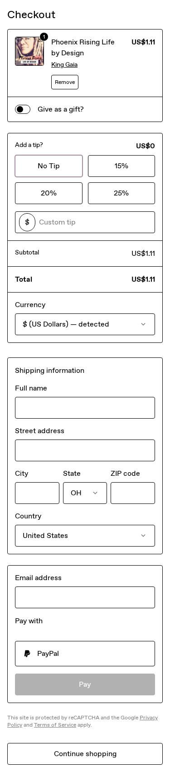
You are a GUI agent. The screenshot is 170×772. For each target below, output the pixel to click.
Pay (85, 684)
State (72, 473)
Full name (31, 388)
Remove (65, 82)
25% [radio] (121, 193)
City (21, 473)
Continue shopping (85, 753)
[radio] (85, 653)
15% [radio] (121, 165)
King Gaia (64, 64)
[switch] (22, 109)
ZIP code (125, 473)
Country (28, 516)
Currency (30, 304)
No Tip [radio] (49, 165)
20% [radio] (49, 193)
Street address (39, 430)
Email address (38, 577)
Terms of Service (55, 725)
